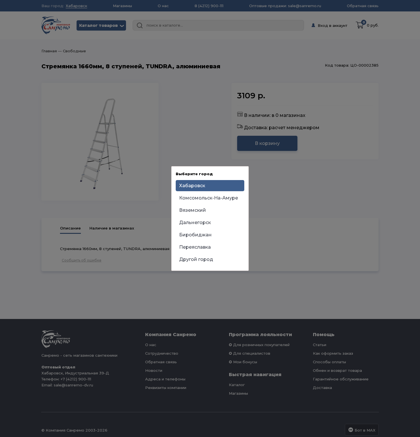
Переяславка (195, 247)
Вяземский (192, 210)
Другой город (196, 259)
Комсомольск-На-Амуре (208, 198)
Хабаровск (192, 185)
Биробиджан (195, 235)
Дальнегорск (195, 222)
